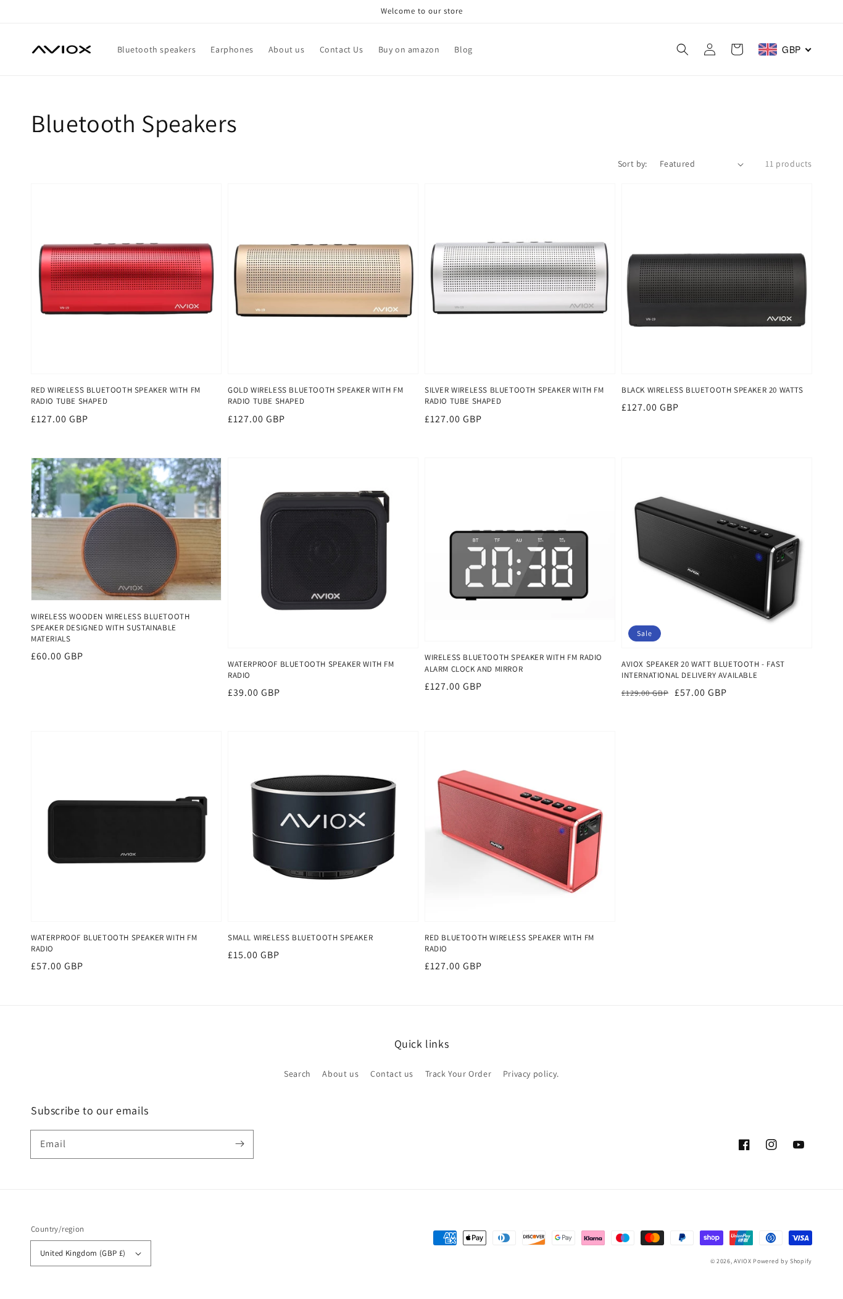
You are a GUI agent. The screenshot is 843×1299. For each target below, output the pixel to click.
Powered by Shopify (782, 1261)
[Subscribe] (239, 1144)
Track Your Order (458, 1073)
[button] (682, 49)
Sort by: (632, 163)
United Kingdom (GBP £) (83, 1253)
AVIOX (743, 1261)
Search (297, 1073)
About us (340, 1073)
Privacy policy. (531, 1073)
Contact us (391, 1073)
